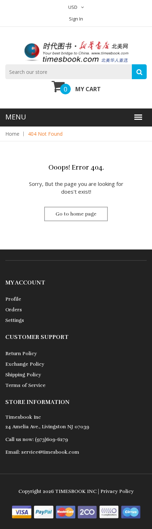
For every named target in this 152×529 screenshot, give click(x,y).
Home (12, 133)
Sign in (76, 19)
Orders (13, 310)
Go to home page (76, 214)
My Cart (88, 89)
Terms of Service (25, 385)
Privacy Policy (117, 491)
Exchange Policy (24, 364)
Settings (14, 320)
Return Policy (21, 354)
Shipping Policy (23, 375)
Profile (13, 299)
